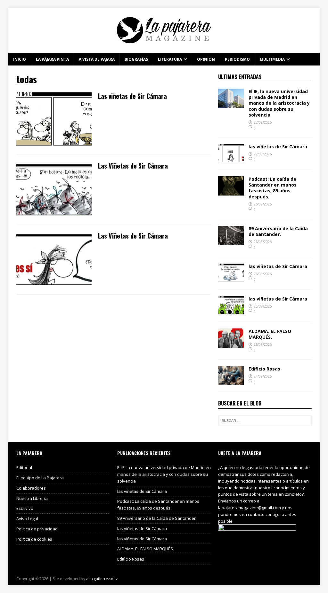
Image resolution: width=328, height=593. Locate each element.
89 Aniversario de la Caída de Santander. (278, 231)
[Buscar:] (265, 420)
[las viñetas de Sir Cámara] (231, 159)
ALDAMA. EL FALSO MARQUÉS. (270, 334)
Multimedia (272, 59)
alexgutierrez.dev (102, 578)
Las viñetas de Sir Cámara (132, 96)
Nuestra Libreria (32, 498)
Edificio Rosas (264, 369)
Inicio (19, 59)
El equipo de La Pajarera (40, 478)
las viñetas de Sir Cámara (278, 147)
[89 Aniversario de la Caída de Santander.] (231, 241)
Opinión (206, 59)
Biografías (136, 59)
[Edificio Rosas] (231, 382)
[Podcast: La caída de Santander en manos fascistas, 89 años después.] (231, 192)
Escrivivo (24, 508)
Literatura (170, 59)
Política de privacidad (37, 529)
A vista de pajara (97, 59)
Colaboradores (31, 488)
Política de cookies (34, 539)
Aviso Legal (27, 518)
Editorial (24, 467)
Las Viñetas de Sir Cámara (133, 165)
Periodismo (237, 59)
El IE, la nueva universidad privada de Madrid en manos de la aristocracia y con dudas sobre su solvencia (279, 103)
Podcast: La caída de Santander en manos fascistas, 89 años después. (273, 188)
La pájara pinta (52, 59)
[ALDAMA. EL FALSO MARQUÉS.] (231, 344)
